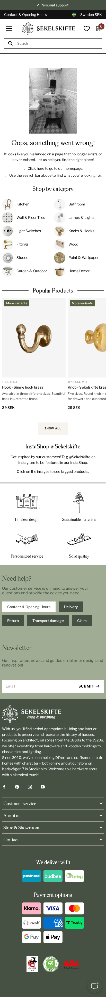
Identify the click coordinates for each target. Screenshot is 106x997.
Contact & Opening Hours (25, 14)
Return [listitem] (13, 620)
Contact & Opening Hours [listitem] (28, 607)
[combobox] (58, 43)
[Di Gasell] (32, 964)
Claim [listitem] (82, 620)
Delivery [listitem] (71, 607)
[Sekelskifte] (53, 714)
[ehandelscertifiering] (50, 964)
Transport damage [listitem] (48, 620)
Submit (86, 686)
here (40, 168)
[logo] (48, 28)
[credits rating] (71, 964)
